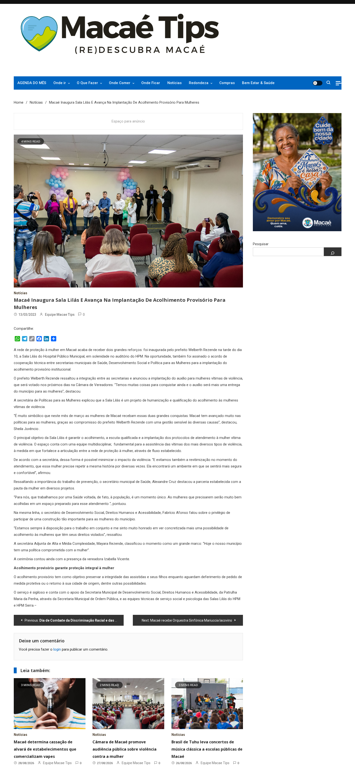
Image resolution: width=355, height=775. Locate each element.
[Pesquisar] (332, 251)
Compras (227, 83)
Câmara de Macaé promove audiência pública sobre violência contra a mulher (124, 749)
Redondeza (198, 83)
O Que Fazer (87, 83)
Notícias (174, 83)
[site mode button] (317, 83)
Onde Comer (119, 83)
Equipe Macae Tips (60, 314)
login (57, 649)
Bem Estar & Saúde (258, 83)
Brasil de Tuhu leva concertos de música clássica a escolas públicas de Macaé (206, 749)
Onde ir (59, 83)
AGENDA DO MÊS (31, 83)
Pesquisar (261, 244)
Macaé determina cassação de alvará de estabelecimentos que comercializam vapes (45, 749)
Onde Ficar (150, 83)
